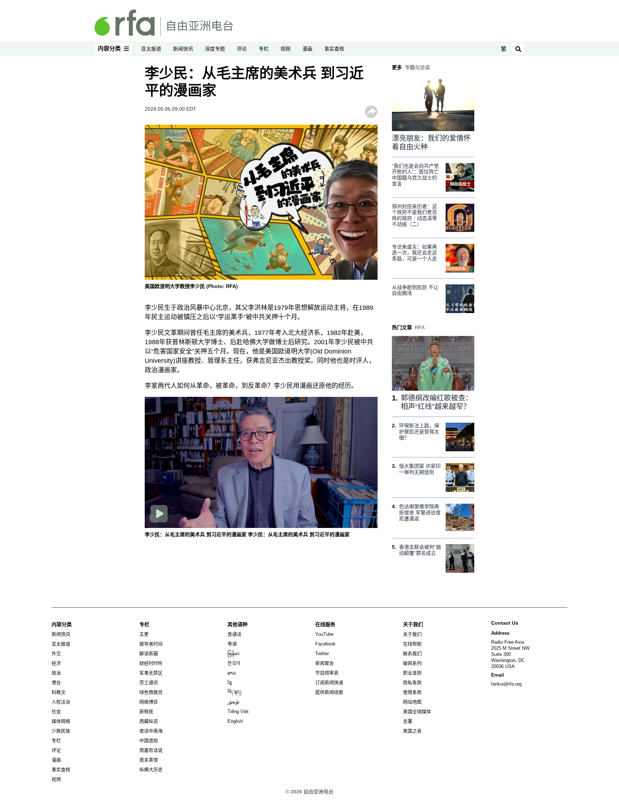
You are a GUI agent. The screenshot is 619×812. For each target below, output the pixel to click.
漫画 (307, 49)
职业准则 (412, 673)
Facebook (325, 644)
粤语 (232, 644)
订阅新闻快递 (329, 682)
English (235, 721)
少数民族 (61, 731)
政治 (56, 673)
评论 (242, 49)
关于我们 (412, 634)
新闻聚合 (324, 663)
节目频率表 (327, 673)
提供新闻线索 (329, 692)
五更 (144, 634)
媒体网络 (61, 721)
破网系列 (412, 663)
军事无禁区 (151, 673)
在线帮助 (412, 644)
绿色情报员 (151, 692)
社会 (56, 711)
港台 (56, 682)
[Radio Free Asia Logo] (164, 22)
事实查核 (334, 49)
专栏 (264, 49)
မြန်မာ (233, 653)
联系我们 (412, 653)
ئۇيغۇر (233, 702)
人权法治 (61, 702)
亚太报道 (151, 49)
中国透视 (148, 740)
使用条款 (412, 692)
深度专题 (215, 49)
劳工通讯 (148, 682)
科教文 (59, 692)
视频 (285, 49)
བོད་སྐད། (234, 692)
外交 (56, 653)
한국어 (233, 663)
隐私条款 (412, 682)
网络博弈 (148, 702)
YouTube (324, 634)
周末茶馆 (148, 760)
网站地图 (412, 702)
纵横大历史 (151, 769)
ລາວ (231, 673)
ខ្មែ (229, 682)
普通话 (234, 634)
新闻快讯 (183, 49)
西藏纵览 (148, 721)
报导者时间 (151, 644)
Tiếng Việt (238, 711)
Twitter (322, 653)
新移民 (146, 711)
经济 (56, 663)
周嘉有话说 (151, 750)
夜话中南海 (151, 731)
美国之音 (412, 731)
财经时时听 (151, 663)
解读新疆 (148, 653)
